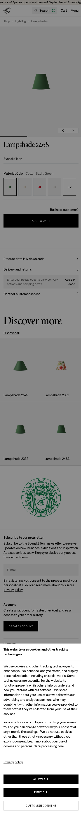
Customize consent (41, 805)
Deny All (41, 792)
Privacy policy (13, 762)
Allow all (41, 779)
